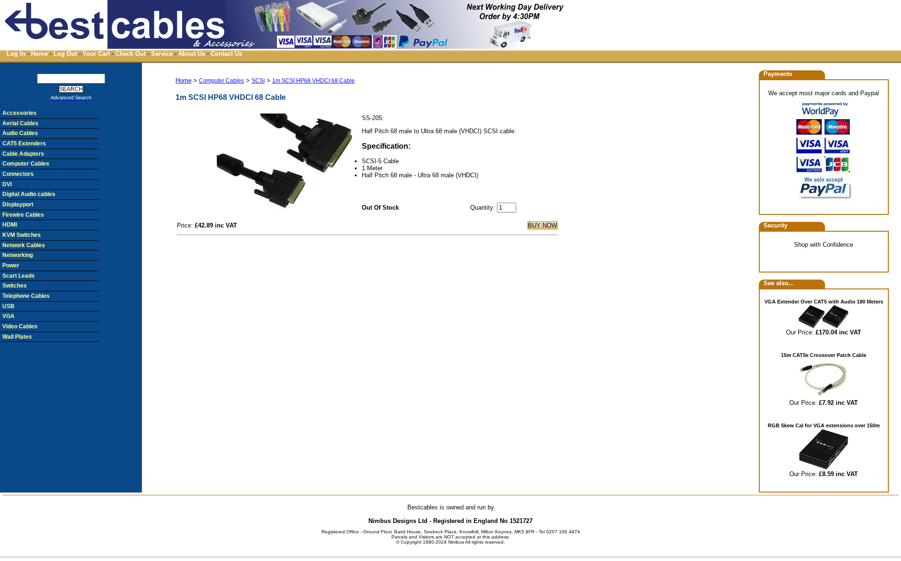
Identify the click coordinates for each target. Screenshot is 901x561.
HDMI (9, 224)
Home (39, 53)
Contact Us (226, 53)
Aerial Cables (20, 123)
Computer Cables (221, 80)
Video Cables (20, 326)
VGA (8, 316)
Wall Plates (17, 337)
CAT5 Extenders (24, 143)
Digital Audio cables (28, 194)
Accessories (19, 113)
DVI (7, 184)
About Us (191, 53)
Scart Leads (18, 276)
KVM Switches (21, 235)
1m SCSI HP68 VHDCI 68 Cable (313, 80)
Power (10, 265)
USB (8, 306)
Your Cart (96, 53)
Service (162, 53)
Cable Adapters (23, 154)
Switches (14, 285)
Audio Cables (20, 133)
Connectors (18, 174)
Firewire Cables (23, 215)
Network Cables (23, 245)
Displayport (17, 204)
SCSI (258, 80)
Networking (17, 255)
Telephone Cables (26, 296)
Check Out (130, 53)
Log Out (65, 53)
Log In (16, 53)
